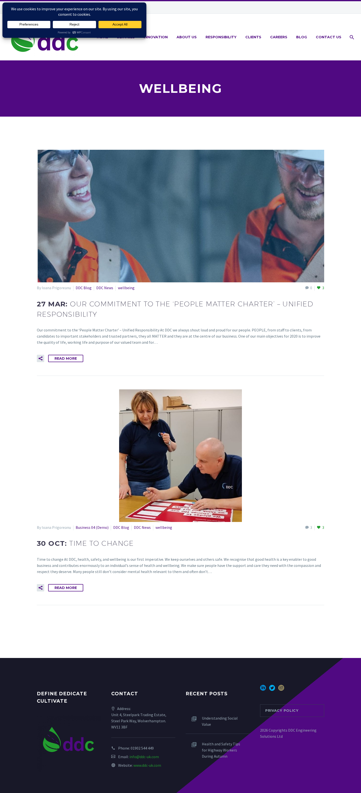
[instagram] (281, 689)
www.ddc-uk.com (147, 765)
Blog (301, 37)
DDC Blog (84, 287)
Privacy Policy (282, 710)
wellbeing (126, 287)
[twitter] (272, 689)
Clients (253, 37)
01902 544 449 (142, 748)
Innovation (156, 37)
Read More (66, 358)
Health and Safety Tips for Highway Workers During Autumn (221, 750)
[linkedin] (263, 689)
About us (187, 37)
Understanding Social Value (220, 721)
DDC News (104, 287)
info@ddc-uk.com (144, 756)
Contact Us (328, 37)
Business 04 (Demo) (92, 527)
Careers (278, 37)
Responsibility (221, 37)
